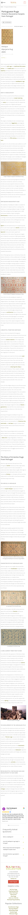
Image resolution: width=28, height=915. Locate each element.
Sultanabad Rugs (13, 910)
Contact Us (13, 878)
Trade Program (13, 881)
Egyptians (14, 123)
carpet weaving (18, 98)
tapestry (3, 70)
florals (22, 404)
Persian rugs (9, 737)
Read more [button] (5, 821)
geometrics (4, 407)
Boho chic (4, 437)
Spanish (3, 232)
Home (2, 6)
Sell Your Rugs (13, 889)
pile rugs (9, 66)
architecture (10, 312)
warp (4, 102)
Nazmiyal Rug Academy (13, 899)
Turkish (15, 611)
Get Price (3, 57)
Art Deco (11, 423)
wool (23, 356)
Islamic (23, 662)
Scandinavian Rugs (13, 907)
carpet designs (9, 488)
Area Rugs (13, 896)
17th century (13, 138)
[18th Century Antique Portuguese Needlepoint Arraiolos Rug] (13, 548)
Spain (2, 225)
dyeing (6, 700)
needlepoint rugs (20, 81)
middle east (10, 68)
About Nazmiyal (13, 893)
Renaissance (4, 215)
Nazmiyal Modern (13, 908)
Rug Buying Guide (13, 891)
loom (2, 140)
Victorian (20, 421)
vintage (3, 789)
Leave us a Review (13, 898)
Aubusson (18, 749)
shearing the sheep (15, 367)
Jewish (17, 227)
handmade (14, 568)
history (8, 474)
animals (13, 762)
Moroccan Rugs (13, 913)
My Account (13, 894)
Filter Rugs (8, 22)
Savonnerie (21, 745)
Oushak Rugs (13, 912)
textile (8, 465)
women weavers (10, 339)
